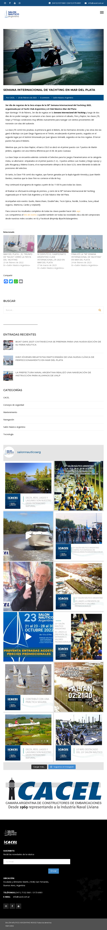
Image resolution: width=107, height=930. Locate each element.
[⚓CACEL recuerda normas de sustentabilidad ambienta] (28, 485)
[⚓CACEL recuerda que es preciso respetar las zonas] (28, 687)
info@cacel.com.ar (96, 3)
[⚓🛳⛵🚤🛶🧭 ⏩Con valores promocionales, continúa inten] (79, 536)
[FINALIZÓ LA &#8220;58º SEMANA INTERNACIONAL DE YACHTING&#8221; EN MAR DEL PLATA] (87, 244)
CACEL (12, 97)
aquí (78, 211)
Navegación (8, 419)
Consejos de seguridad (13, 405)
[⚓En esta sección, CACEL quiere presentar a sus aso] (28, 536)
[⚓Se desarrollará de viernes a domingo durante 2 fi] (79, 687)
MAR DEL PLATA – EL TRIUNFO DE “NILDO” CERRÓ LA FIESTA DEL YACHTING (17, 257)
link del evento (30, 214)
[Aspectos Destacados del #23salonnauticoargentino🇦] (79, 737)
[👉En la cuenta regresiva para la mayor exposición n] (79, 637)
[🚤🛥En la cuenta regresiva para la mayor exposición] (79, 586)
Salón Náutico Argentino (63, 97)
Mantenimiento (10, 412)
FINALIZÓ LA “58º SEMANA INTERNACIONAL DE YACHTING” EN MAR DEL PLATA (86, 257)
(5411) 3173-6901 (74, 3)
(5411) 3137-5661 (59, 3)
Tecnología (8, 434)
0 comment (44, 97)
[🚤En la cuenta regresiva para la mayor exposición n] (28, 637)
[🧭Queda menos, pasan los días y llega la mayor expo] (79, 485)
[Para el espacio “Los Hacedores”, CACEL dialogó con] (28, 586)
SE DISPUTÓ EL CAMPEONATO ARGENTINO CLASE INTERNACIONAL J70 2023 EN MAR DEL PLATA (51, 258)
